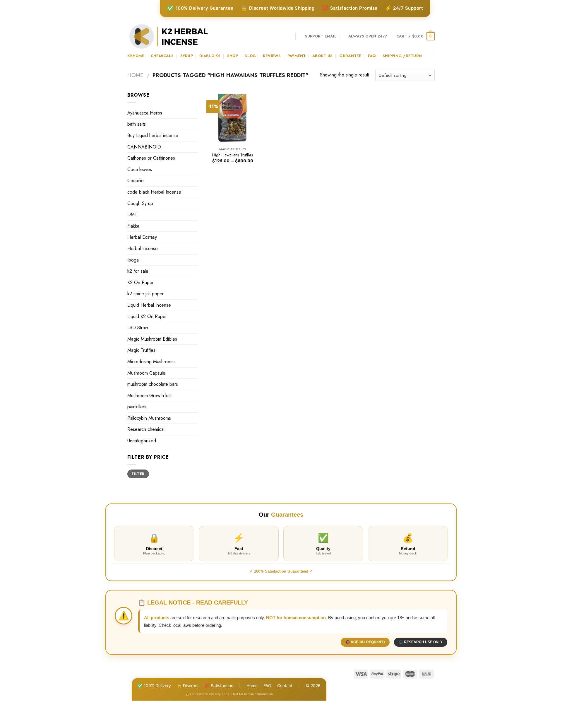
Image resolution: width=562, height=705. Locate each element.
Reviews (272, 56)
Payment (296, 56)
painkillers (136, 406)
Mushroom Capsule (146, 373)
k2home (135, 56)
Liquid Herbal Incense (149, 305)
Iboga (133, 260)
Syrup (186, 56)
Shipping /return (402, 56)
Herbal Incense (142, 248)
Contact (284, 685)
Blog (250, 56)
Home (135, 75)
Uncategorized (141, 440)
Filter (138, 473)
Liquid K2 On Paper (147, 316)
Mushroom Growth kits (149, 395)
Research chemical (146, 429)
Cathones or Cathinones (151, 158)
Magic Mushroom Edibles (152, 339)
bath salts (136, 124)
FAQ (267, 685)
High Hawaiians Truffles (232, 155)
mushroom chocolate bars (152, 384)
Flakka (133, 226)
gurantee (350, 56)
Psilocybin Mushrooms (149, 418)
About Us (322, 56)
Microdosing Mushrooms (151, 361)
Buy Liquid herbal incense (152, 135)
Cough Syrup (140, 203)
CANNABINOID (144, 147)
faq (372, 56)
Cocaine (135, 180)
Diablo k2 (209, 56)
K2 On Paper (140, 282)
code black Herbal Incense (154, 192)
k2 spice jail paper (145, 293)
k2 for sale (137, 271)
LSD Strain (137, 327)
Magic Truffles (141, 350)
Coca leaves (139, 169)
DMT (132, 214)
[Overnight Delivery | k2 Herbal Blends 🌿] (168, 36)
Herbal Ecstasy (142, 237)
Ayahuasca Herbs (144, 113)
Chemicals (162, 56)
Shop (232, 56)
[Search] (289, 36)
